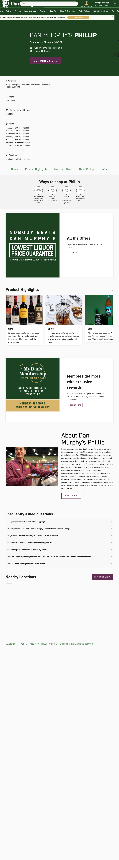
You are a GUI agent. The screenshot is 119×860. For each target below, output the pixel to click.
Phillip (33, 644)
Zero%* (53, 11)
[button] (86, 3)
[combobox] (49, 4)
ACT (22, 644)
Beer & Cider (30, 11)
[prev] (109, 289)
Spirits (18, 11)
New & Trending (67, 11)
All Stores (10, 644)
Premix (43, 11)
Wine (8, 11)
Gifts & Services (100, 11)
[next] (112, 289)
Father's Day (84, 11)
